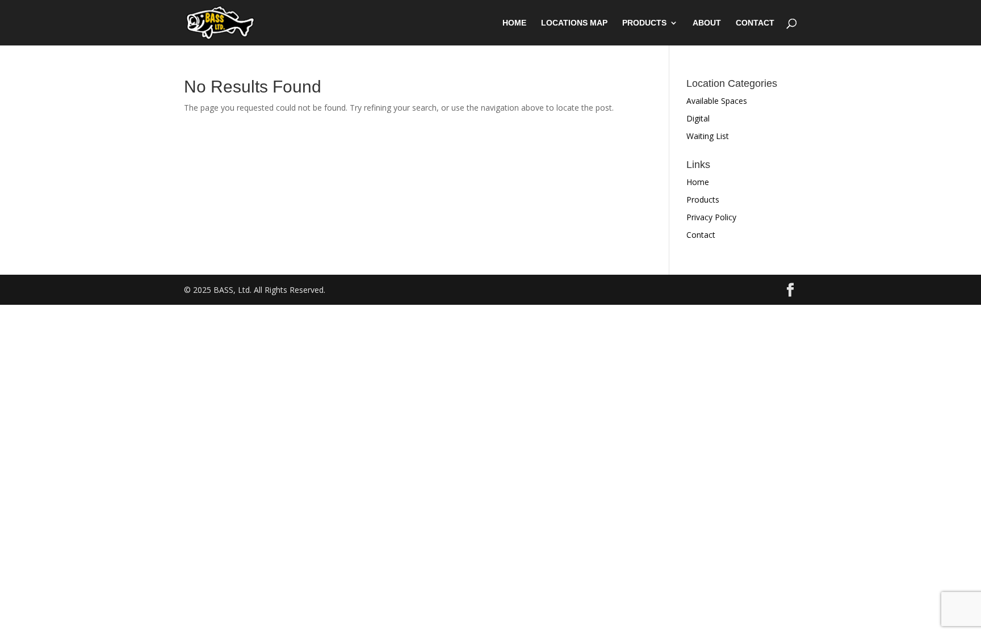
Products (644, 23)
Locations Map (574, 23)
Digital (698, 118)
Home (514, 23)
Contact (755, 23)
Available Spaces (716, 100)
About (707, 23)
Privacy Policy (711, 217)
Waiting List (707, 136)
